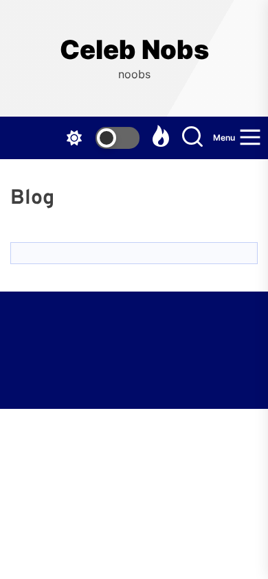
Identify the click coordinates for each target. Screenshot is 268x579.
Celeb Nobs (134, 49)
